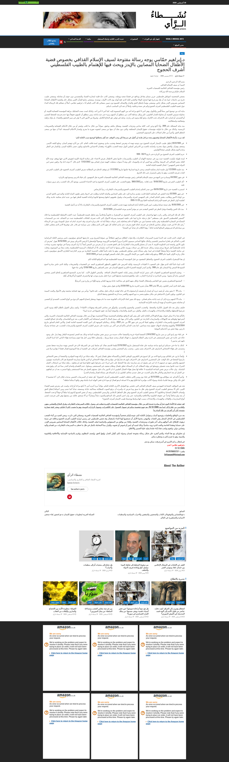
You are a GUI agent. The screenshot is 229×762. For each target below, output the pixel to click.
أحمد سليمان (180, 559)
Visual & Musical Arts (175, 39)
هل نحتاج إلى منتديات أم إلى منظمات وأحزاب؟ (97, 566)
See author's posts (77, 489)
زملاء (182, 53)
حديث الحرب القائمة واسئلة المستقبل (110, 39)
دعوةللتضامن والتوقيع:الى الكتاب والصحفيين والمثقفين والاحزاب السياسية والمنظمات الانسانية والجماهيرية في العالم (151, 514)
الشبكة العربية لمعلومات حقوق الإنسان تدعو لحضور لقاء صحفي (69, 513)
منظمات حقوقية (55, 602)
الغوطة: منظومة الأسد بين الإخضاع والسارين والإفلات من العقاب (62, 609)
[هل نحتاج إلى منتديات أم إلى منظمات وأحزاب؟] (96, 545)
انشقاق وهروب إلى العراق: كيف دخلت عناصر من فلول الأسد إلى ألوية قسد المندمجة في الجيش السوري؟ (170, 611)
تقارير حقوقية (170, 602)
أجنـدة (145, 559)
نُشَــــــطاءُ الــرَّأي (168, 18)
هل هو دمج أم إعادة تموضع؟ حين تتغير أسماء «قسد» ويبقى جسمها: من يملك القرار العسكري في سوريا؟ (133, 611)
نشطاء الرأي (178, 76)
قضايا (124, 559)
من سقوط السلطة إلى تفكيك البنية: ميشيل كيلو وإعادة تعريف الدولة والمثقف (134, 567)
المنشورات (134, 39)
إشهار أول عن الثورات (151, 39)
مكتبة (89, 39)
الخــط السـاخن (75, 39)
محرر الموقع (179, 45)
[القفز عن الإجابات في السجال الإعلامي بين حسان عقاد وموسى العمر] (168, 545)
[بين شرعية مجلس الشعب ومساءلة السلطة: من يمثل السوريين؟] (96, 593)
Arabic (22, 2)
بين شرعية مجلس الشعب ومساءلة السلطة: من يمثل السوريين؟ (98, 609)
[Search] (64, 42)
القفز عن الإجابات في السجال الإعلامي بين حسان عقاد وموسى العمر (169, 566)
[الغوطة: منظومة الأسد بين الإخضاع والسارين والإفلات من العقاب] (60, 593)
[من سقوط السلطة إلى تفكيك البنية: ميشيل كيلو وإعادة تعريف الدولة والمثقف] (132, 545)
